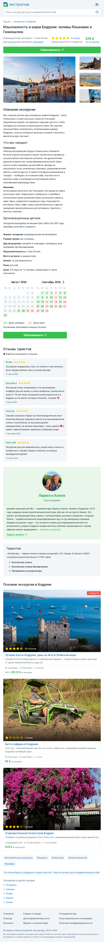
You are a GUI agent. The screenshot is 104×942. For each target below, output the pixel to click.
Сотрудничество (68, 913)
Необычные (58, 857)
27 (18, 310)
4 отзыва (75, 38)
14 (23, 301)
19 (14, 306)
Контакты (8, 923)
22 (27, 306)
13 (18, 301)
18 (10, 306)
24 (5, 310)
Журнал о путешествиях (35, 923)
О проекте (8, 913)
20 (18, 306)
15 (27, 301)
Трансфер (9, 864)
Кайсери (10, 889)
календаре (38, 42)
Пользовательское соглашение (75, 918)
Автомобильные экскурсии (18, 857)
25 (10, 310)
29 (27, 310)
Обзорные (42, 857)
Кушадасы (11, 885)
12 (14, 301)
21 (23, 306)
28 (23, 310)
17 (5, 306)
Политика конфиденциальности (75, 923)
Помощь (7, 918)
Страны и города (32, 913)
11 (10, 301)
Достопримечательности (36, 918)
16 (32, 301)
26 (14, 310)
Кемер (9, 902)
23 (32, 306)
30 (32, 310)
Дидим (9, 898)
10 (5, 301)
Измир (9, 893)
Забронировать (50, 50)
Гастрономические (77, 857)
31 (5, 315)
